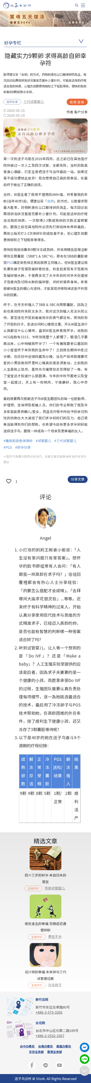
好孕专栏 (12, 43)
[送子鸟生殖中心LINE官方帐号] (45, 1066)
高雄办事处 (63, 1046)
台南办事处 (45, 1046)
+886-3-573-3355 (49, 1012)
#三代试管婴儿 (65, 440)
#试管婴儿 (43, 440)
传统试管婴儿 (55, 888)
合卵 (50, 201)
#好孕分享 (23, 447)
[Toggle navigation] (83, 5)
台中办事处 (27, 1046)
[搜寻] (76, 5)
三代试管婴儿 (33, 101)
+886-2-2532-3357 (50, 1035)
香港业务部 (54, 1052)
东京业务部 (36, 1052)
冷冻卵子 (55, 984)
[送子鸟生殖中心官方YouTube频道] (59, 1066)
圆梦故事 (12, 102)
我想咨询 (77, 102)
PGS (10, 262)
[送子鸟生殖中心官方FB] (32, 1066)
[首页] (21, 5)
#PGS (7, 447)
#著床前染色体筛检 (18, 440)
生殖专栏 (33, 888)
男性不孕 (55, 936)
